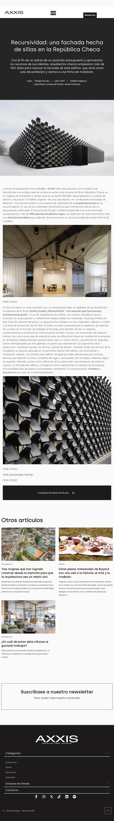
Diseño (62, 564)
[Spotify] (76, 798)
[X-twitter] (53, 798)
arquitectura (10, 372)
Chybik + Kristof (46, 188)
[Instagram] (45, 798)
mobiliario (93, 368)
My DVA (67, 195)
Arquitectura (6, 564)
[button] (73, 493)
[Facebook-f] (37, 798)
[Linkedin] (68, 798)
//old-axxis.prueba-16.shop (18, 474)
